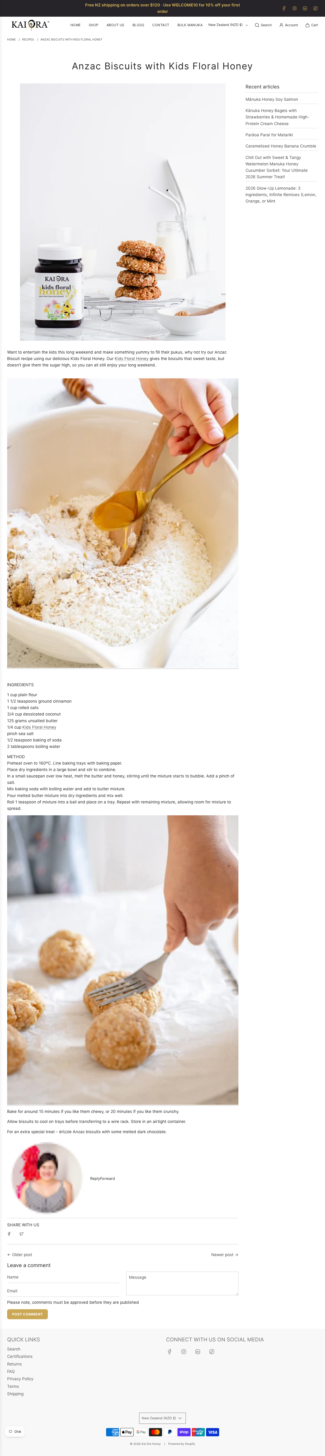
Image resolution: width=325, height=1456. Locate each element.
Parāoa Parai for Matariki (269, 134)
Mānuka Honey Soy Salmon (272, 99)
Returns (14, 1364)
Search (13, 1349)
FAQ (11, 1371)
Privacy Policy (20, 1378)
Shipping (15, 1393)
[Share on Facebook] (9, 1233)
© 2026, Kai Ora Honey (145, 1444)
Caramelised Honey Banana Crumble (281, 146)
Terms (13, 1386)
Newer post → (224, 1254)
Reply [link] (95, 1178)
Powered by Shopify (181, 1444)
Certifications (20, 1356)
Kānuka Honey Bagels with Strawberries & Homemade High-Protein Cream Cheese (277, 117)
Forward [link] (107, 1178)
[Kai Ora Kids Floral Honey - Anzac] (122, 666)
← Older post (19, 1254)
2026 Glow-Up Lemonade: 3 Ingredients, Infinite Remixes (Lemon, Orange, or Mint (281, 194)
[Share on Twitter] (21, 1233)
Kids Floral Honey (131, 358)
